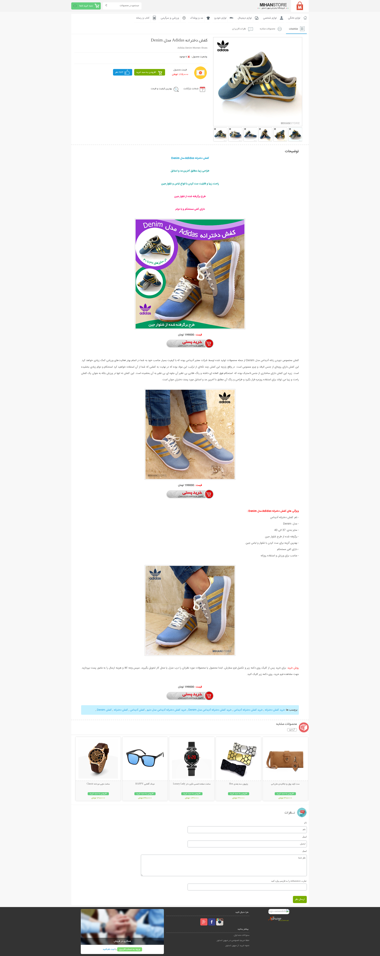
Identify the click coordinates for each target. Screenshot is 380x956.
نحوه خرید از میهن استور (237, 945)
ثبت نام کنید (109, 949)
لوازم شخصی (270, 18)
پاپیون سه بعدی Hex (238, 784)
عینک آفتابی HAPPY (145, 784)
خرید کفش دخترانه (275, 710)
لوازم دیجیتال (245, 18)
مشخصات (293, 29)
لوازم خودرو (220, 18)
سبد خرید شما (86, 6)
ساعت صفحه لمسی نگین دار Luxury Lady (192, 784)
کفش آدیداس (137, 710)
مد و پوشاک (196, 18)
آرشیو (292, 730)
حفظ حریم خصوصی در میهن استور (233, 940)
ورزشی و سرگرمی (170, 18)
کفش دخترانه (121, 710)
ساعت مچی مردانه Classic (98, 784)
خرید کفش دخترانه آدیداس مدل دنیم (166, 710)
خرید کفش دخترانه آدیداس (248, 710)
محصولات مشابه (267, 29)
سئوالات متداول (241, 935)
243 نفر (119, 72)
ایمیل (304, 836)
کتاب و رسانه (142, 18)
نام (305, 822)
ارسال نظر (300, 899)
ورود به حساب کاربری (129, 949)
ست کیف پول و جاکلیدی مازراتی (285, 784)
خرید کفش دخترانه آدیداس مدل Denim (210, 710)
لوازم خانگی (294, 18)
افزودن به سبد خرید (146, 72)
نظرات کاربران (239, 29)
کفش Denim (104, 710)
